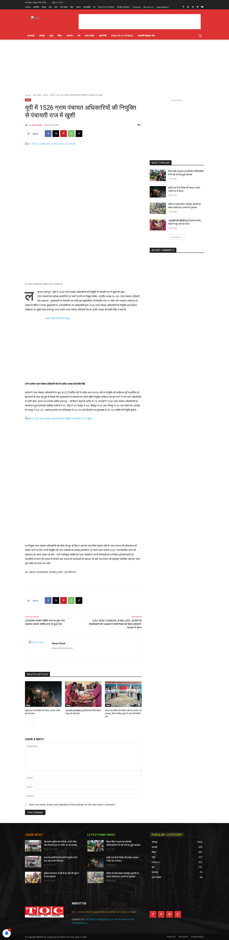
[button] (200, 36)
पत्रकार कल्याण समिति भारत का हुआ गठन (44, 624)
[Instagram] (188, 7)
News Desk (37, 125)
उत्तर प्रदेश (37, 95)
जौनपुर (45, 95)
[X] (193, 7)
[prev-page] (27, 725)
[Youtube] (202, 7)
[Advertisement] (114, 64)
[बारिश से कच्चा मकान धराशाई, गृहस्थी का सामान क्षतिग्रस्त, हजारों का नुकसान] (158, 208)
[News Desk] (27, 125)
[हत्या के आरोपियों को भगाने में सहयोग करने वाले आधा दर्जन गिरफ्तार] (33, 861)
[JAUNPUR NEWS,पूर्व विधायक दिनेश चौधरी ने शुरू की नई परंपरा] (83, 694)
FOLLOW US (158, 903)
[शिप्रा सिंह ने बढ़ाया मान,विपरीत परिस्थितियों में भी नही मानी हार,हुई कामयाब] (158, 175)
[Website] (169, 914)
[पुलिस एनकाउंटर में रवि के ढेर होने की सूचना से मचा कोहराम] (33, 877)
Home (28, 95)
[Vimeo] (197, 7)
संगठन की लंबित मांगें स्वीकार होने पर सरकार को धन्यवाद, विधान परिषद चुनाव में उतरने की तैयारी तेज (123, 713)
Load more (176, 237)
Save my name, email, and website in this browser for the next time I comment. (72, 804)
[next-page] (32, 725)
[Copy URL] (79, 133)
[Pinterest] (63, 133)
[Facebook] (183, 7)
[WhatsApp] (71, 133)
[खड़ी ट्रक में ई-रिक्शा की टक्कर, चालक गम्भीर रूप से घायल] (43, 694)
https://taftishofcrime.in (62, 648)
